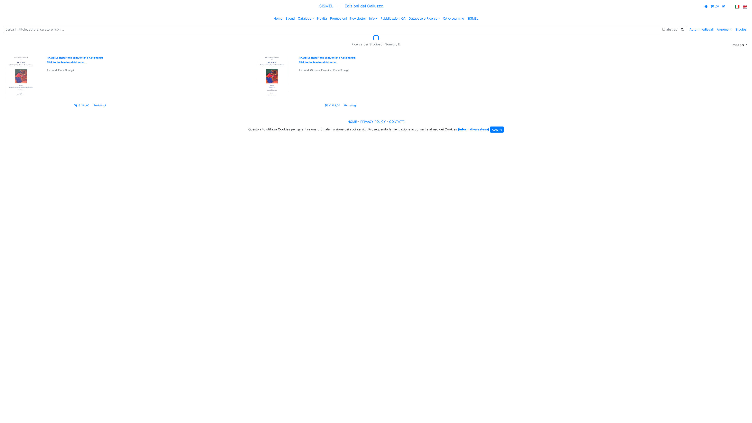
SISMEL (472, 18)
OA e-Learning (453, 18)
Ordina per (737, 45)
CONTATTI (397, 122)
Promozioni (338, 18)
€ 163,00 (335, 105)
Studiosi (741, 29)
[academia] (730, 6)
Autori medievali (702, 29)
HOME (352, 122)
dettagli (101, 105)
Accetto (497, 129)
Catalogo (305, 18)
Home (278, 18)
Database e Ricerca (423, 18)
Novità (322, 18)
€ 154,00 (84, 105)
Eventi (290, 18)
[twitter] (723, 6)
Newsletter (358, 18)
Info (372, 18)
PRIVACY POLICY (373, 122)
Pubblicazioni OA (393, 18)
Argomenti (724, 29)
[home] (705, 6)
